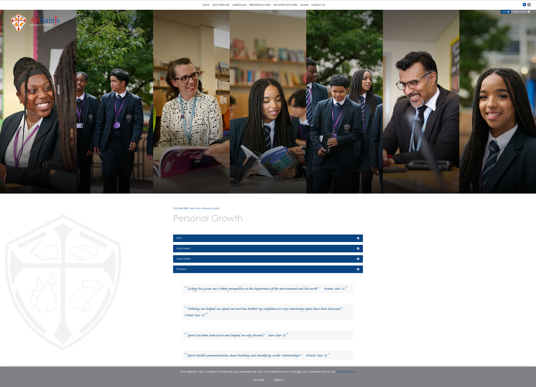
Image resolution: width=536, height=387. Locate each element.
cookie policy (345, 371)
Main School (520, 11)
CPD (504, 11)
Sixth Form (195, 208)
